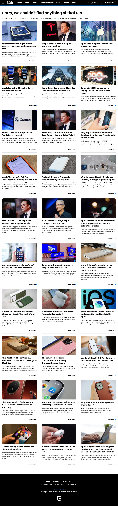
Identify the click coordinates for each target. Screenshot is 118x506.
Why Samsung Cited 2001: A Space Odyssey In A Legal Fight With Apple (97, 178)
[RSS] (100, 2)
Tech (27, 3)
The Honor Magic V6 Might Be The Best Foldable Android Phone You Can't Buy (17, 405)
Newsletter (110, 3)
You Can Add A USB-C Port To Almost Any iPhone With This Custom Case (98, 359)
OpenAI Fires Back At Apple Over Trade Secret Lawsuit (17, 133)
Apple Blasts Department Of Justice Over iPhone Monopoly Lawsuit (58, 89)
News (19, 3)
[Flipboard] (95, 2)
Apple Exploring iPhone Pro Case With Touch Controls (17, 89)
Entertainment (47, 3)
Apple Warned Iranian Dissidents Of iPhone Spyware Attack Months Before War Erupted (97, 223)
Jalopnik (51, 492)
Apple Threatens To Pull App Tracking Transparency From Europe (19, 178)
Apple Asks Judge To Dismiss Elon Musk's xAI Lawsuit (97, 44)
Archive (56, 481)
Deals (74, 3)
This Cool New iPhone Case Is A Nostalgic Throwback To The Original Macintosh (19, 360)
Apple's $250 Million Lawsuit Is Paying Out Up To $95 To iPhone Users (95, 90)
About (48, 481)
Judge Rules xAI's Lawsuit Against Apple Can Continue (57, 44)
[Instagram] (92, 2)
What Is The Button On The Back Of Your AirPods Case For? (57, 312)
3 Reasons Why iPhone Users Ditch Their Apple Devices (18, 447)
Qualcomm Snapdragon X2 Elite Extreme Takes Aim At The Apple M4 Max (19, 46)
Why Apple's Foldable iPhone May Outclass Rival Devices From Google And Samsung (98, 135)
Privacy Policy (67, 481)
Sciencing (65, 492)
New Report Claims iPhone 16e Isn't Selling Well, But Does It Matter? (18, 266)
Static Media (50, 485)
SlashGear (74, 492)
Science (35, 3)
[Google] (98, 2)
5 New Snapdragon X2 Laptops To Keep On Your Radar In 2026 (57, 266)
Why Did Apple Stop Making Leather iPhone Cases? (97, 403)
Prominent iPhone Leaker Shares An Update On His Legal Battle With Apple (97, 314)
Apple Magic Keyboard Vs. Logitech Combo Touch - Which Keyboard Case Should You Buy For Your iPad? (97, 449)
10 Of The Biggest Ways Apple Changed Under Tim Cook (55, 222)
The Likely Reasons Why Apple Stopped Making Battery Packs (56, 178)
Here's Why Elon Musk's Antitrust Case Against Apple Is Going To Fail (58, 133)
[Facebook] (86, 2)
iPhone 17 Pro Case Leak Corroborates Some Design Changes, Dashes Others (54, 360)
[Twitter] (89, 2)
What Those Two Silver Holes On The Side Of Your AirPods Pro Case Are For (58, 449)
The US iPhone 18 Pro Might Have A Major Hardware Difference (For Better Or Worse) (96, 268)
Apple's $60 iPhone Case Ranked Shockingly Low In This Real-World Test (18, 314)
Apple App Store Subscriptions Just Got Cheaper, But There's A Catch (58, 403)
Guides (66, 3)
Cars (58, 3)
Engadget (44, 492)
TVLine (58, 492)
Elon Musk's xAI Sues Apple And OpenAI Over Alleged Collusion (16, 222)
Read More (32, 61)
